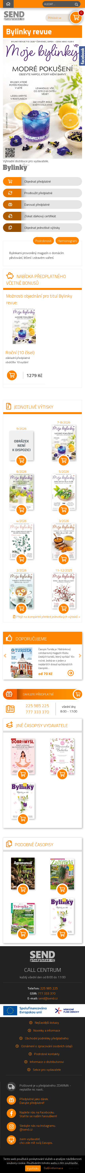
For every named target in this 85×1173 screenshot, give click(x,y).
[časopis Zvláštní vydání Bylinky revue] (23, 800)
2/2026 (21, 570)
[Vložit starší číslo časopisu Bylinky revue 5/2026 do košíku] (64, 491)
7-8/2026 (63, 422)
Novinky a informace (46, 1030)
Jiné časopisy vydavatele (41, 725)
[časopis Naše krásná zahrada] (62, 873)
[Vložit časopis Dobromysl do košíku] (22, 774)
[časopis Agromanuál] (23, 873)
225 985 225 (37, 705)
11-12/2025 (63, 570)
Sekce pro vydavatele (47, 1069)
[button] (42, 181)
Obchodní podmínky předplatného (47, 1038)
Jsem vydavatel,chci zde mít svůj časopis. (36, 1141)
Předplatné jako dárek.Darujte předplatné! (34, 1101)
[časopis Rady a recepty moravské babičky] (62, 756)
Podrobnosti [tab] (43, 240)
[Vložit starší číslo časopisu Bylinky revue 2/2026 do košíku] (21, 590)
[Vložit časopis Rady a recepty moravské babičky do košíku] (62, 774)
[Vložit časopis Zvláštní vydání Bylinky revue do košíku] (22, 819)
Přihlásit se (54, 18)
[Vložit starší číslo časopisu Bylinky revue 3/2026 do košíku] (64, 541)
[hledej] (76, 4)
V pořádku (33, 1168)
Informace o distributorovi (47, 1061)
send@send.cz (48, 998)
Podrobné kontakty (47, 1054)
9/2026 (21, 428)
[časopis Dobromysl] (23, 756)
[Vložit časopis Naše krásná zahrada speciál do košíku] (22, 934)
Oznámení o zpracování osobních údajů (46, 1046)
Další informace (53, 1168)
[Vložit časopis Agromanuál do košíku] (22, 889)
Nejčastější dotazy (47, 1022)
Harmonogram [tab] (67, 240)
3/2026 (64, 521)
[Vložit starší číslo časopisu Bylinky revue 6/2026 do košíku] (21, 491)
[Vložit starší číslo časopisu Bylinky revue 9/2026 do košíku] (21, 445)
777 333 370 (37, 712)
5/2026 (64, 471)
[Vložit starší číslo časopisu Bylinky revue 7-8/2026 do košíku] (64, 442)
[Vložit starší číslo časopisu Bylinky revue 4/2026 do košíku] (21, 541)
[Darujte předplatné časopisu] (42, 694)
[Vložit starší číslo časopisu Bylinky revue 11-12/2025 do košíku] (64, 590)
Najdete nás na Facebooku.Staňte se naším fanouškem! (38, 1114)
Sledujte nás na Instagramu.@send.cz (38, 1127)
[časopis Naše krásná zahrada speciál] (23, 918)
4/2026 (21, 521)
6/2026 (21, 471)
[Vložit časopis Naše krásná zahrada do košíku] (62, 889)
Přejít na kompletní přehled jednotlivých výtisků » (47, 616)
